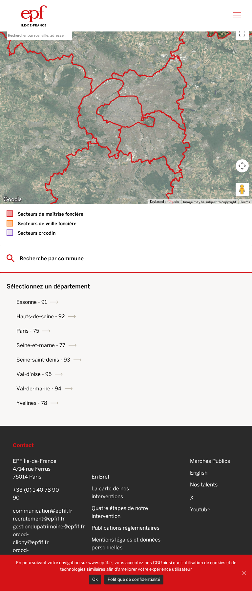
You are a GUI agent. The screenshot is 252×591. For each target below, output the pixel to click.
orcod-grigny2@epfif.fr (32, 554)
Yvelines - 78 (31, 403)
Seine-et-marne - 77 (40, 345)
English (198, 473)
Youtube (200, 509)
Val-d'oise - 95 (34, 374)
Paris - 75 (27, 331)
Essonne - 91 (31, 302)
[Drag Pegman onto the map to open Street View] (242, 189)
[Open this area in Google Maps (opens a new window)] (12, 199)
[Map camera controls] (242, 165)
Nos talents (204, 485)
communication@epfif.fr (37, 511)
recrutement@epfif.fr (37, 519)
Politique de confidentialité (134, 579)
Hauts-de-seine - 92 (40, 316)
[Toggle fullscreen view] (242, 33)
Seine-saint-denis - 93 (43, 360)
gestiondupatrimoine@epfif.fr (37, 526)
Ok (95, 579)
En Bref (101, 477)
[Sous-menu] (54, 302)
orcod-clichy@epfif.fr (31, 538)
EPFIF (34, 15)
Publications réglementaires (125, 528)
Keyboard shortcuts (164, 202)
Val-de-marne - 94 (38, 388)
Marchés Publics (210, 461)
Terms (245, 202)
